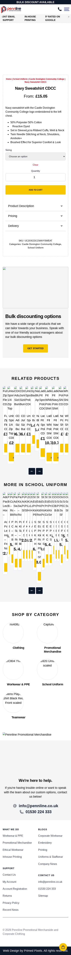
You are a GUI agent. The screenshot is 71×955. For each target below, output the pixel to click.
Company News (47, 864)
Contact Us (9, 874)
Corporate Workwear (50, 835)
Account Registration (15, 888)
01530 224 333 (47, 888)
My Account (9, 881)
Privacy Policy (11, 902)
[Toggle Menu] (66, 9)
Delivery (13, 226)
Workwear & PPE (13, 835)
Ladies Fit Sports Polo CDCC (45, 424)
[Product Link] (5, 398)
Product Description (21, 206)
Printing (42, 849)
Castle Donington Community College (46, 79)
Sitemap (43, 895)
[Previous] (32, 471)
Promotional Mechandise (17, 842)
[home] (35, 755)
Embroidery (45, 842)
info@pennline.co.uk (50, 881)
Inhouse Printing (12, 856)
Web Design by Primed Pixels (22, 950)
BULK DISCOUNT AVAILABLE (35, 2)
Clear (35, 164)
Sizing (8, 150)
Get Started (35, 348)
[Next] (39, 471)
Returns (7, 895)
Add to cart (35, 190)
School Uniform (20, 79)
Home (9, 79)
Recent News (10, 909)
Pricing (12, 216)
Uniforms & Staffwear (50, 856)
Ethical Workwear (13, 849)
